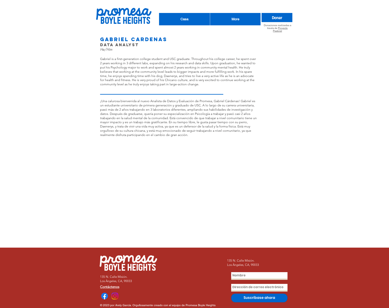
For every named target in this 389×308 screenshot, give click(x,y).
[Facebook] (104, 296)
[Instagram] (114, 296)
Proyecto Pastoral (280, 29)
